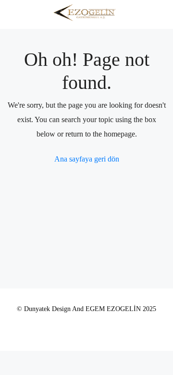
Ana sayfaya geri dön (86, 159)
